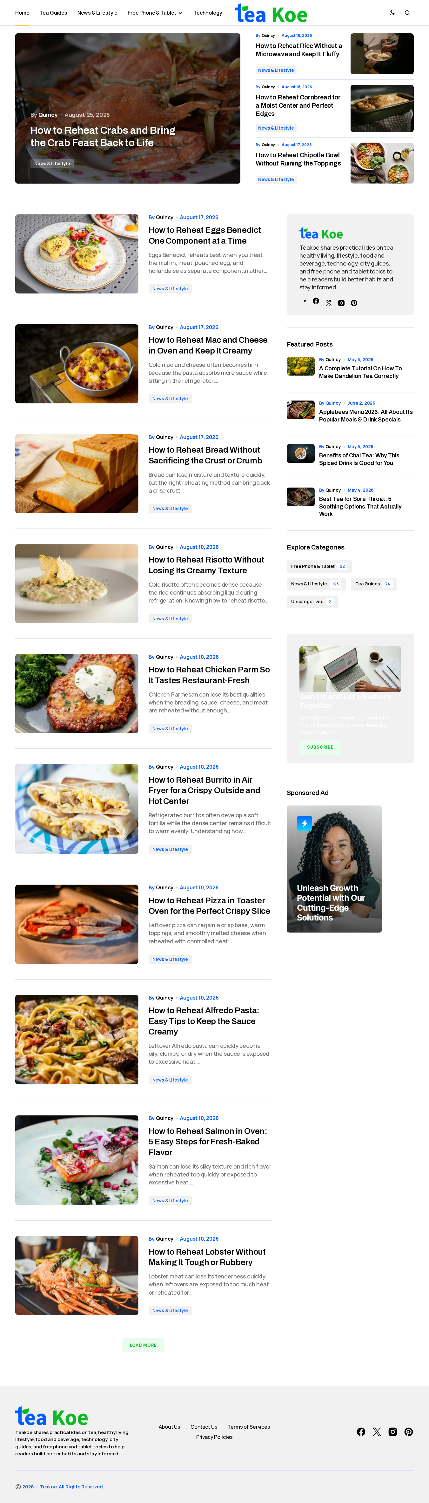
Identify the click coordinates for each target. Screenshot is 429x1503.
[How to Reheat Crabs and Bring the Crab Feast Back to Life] (127, 108)
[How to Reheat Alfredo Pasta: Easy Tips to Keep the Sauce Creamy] (76, 1040)
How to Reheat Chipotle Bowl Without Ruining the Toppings (298, 159)
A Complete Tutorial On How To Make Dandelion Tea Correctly (360, 372)
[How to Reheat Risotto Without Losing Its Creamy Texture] (76, 583)
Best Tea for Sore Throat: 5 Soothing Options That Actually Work (360, 506)
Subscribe (320, 747)
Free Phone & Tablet (318, 566)
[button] (392, 12)
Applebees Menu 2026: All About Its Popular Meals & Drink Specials (366, 415)
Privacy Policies (214, 1436)
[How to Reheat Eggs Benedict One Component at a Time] (76, 253)
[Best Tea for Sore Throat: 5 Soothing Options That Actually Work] (301, 502)
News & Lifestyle (52, 163)
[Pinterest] (354, 300)
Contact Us (204, 1426)
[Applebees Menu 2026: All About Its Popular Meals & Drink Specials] (301, 414)
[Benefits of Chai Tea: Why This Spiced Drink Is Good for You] (301, 458)
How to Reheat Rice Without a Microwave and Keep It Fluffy (299, 49)
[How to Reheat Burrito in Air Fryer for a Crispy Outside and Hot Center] (76, 809)
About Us (169, 1426)
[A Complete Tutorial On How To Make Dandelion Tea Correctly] (301, 371)
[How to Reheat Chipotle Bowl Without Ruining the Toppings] (382, 163)
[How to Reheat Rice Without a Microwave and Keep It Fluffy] (382, 53)
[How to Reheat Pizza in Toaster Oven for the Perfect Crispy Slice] (76, 924)
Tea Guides (372, 584)
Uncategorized (311, 601)
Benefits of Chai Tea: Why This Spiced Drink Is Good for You (359, 459)
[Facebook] (316, 300)
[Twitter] (328, 300)
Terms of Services (248, 1426)
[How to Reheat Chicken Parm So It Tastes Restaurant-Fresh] (76, 693)
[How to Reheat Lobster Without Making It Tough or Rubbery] (76, 1275)
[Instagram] (341, 300)
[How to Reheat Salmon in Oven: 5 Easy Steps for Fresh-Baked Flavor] (76, 1160)
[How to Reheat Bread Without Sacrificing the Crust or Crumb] (76, 473)
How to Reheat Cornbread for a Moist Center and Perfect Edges (298, 105)
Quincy (333, 359)
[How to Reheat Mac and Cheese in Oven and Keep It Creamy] (76, 363)
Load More (143, 1345)
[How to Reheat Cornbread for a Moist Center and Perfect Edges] (382, 108)
